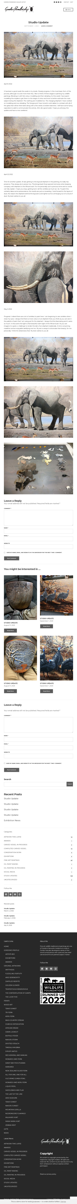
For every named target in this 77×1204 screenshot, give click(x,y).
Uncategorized (10, 880)
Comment (7, 508)
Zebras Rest (10, 1125)
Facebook (58, 2)
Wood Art (8, 1005)
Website (7, 543)
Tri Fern (8, 1012)
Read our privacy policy (48, 1174)
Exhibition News (12, 820)
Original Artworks (12, 966)
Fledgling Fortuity (13, 974)
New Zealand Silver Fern (16, 1071)
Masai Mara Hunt (12, 1121)
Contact (66, 2)
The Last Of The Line (13, 1094)
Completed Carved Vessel (15, 848)
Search (7, 779)
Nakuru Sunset (11, 1106)
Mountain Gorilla (13, 1110)
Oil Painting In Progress (14, 868)
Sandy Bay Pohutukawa (15, 1063)
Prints (7, 1001)
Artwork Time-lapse (12, 837)
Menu (69, 9)
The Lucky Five (11, 997)
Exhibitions (9, 856)
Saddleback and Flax (14, 1090)
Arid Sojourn (11, 1098)
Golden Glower (12, 985)
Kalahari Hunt (11, 1117)
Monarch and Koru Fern (16, 1082)
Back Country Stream (14, 1020)
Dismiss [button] (63, 1202)
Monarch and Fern (13, 1059)
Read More (10, 630)
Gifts (6, 1129)
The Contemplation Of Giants (18, 993)
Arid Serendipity (12, 977)
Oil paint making (11, 864)
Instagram (56, 2)
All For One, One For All (16, 1075)
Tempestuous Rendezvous (16, 989)
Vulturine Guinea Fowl (15, 1078)
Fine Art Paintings (11, 860)
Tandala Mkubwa (12, 1047)
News (6, 1133)
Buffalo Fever (11, 1036)
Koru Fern (9, 1016)
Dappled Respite (12, 981)
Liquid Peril (10, 1086)
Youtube (60, 2)
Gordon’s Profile (11, 950)
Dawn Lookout (11, 1032)
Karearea (9, 1067)
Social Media (9, 872)
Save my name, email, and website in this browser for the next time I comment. (34, 552)
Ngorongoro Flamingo (15, 1113)
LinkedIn (54, 2)
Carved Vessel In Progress (15, 845)
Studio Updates (10, 876)
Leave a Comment (47, 26)
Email (6, 535)
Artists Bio (10, 954)
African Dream (11, 1028)
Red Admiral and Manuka (16, 1055)
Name (6, 528)
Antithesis (9, 970)
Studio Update (11, 623)
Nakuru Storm (11, 1040)
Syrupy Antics (11, 1051)
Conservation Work (12, 852)
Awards (7, 841)
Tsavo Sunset (11, 1008)
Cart (71, 2)
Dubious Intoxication (14, 1024)
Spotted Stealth (12, 1043)
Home (6, 946)
